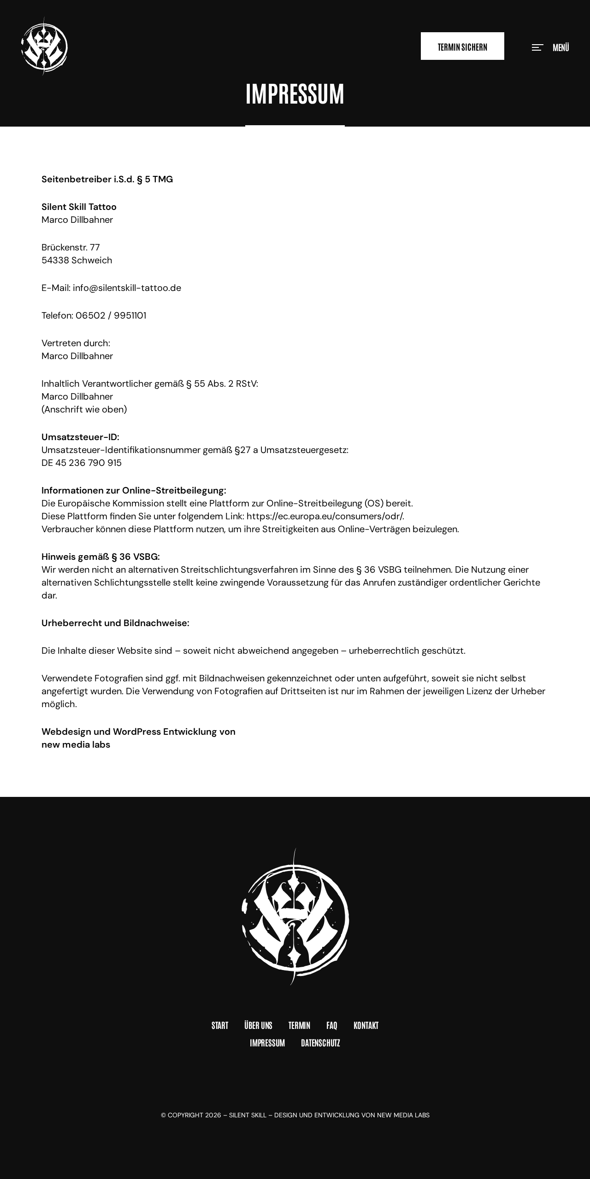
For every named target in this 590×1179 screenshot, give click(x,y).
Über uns (258, 1024)
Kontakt (366, 1024)
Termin (299, 1024)
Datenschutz (320, 1042)
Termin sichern (462, 46)
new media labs (75, 744)
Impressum (267, 1042)
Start (220, 1024)
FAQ (331, 1024)
